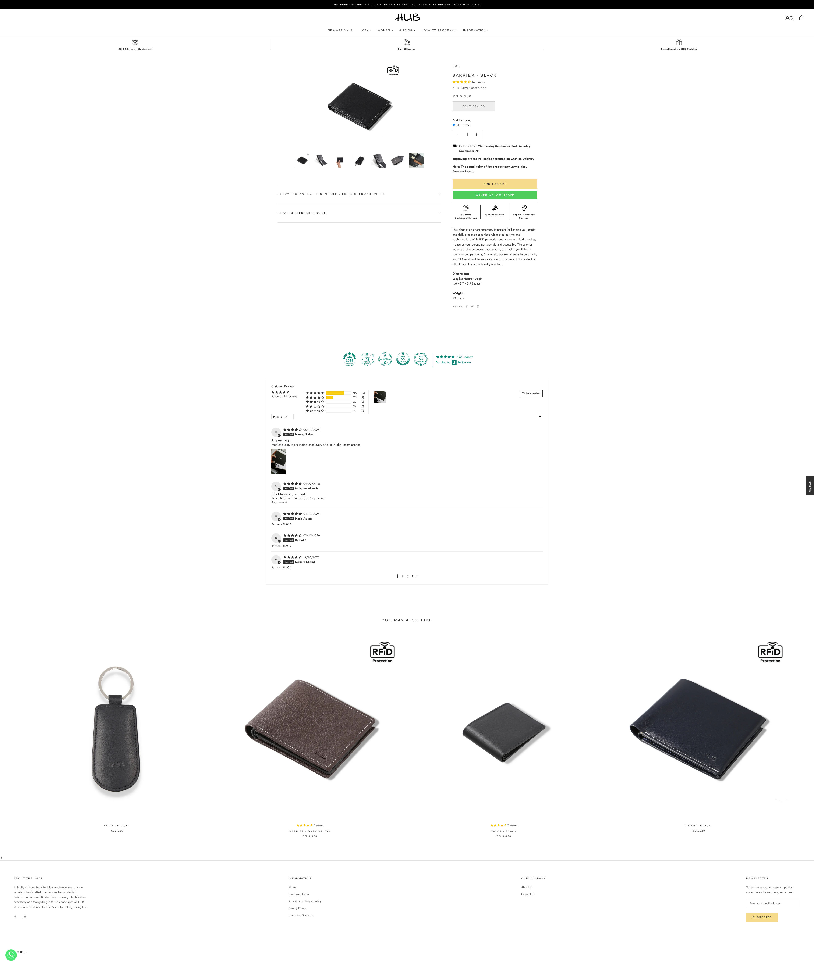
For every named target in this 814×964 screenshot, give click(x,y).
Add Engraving (462, 120)
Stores (292, 887)
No (458, 125)
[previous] (13, 734)
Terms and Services (300, 915)
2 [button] (402, 576)
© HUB (21, 952)
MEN (365, 30)
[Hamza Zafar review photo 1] (278, 461)
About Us (527, 887)
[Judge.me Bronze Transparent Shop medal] (385, 359)
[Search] (792, 18)
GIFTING (406, 30)
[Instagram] (25, 916)
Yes (468, 125)
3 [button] (407, 576)
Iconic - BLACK (698, 825)
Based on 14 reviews (284, 396)
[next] (801, 734)
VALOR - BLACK (504, 831)
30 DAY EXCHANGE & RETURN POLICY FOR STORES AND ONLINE (331, 194)
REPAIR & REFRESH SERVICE (302, 212)
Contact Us (528, 894)
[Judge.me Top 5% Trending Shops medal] (421, 359)
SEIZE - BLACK (116, 825)
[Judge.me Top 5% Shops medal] (403, 359)
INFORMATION (474, 30)
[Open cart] (801, 17)
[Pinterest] (478, 306)
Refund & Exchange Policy (304, 901)
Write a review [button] (531, 393)
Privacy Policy (297, 908)
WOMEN (384, 30)
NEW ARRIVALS (340, 30)
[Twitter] (472, 306)
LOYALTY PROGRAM (438, 30)
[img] (292, 430)
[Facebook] (467, 306)
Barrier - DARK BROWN (310, 831)
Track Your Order (299, 894)
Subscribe (762, 917)
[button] (462, 82)
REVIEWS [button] (810, 486)
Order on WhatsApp (495, 195)
